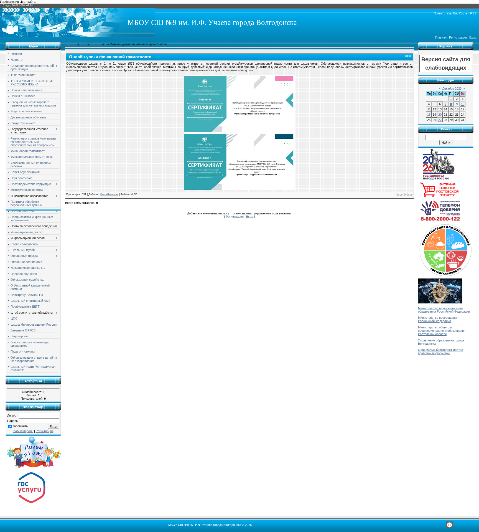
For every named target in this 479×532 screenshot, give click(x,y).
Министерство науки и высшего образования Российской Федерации (444, 309)
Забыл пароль (23, 431)
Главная (441, 37)
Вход (472, 37)
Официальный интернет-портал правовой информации (440, 351)
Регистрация (458, 37)
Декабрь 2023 (452, 88)
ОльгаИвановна (109, 194)
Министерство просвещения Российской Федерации (438, 319)
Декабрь (95, 44)
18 (428, 114)
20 (440, 114)
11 (428, 109)
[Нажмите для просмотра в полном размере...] (239, 189)
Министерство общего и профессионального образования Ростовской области (441, 331)
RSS (473, 13)
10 (462, 104)
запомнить (20, 426)
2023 (83, 44)
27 (440, 119)
